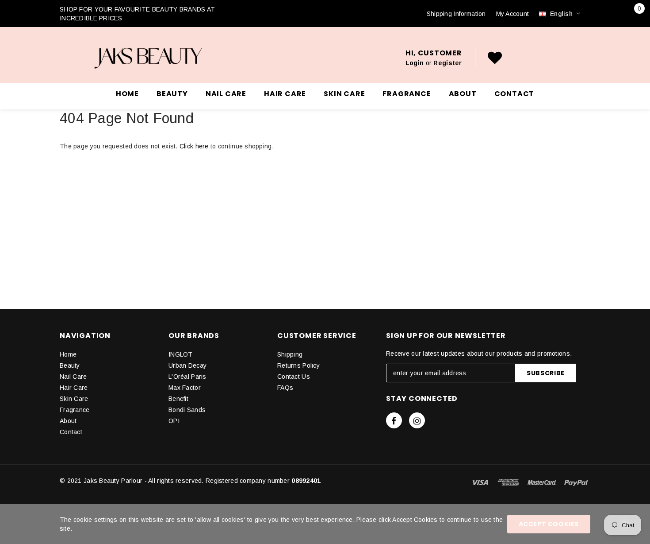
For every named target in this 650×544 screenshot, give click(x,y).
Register (447, 62)
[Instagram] (417, 420)
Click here (195, 146)
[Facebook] (394, 420)
